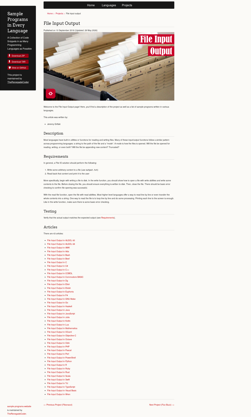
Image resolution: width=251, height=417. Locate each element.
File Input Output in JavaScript (61, 313)
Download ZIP (18, 55)
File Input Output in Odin (58, 342)
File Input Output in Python (59, 361)
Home (91, 5)
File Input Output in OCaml (59, 331)
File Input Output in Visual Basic (61, 390)
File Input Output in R (57, 364)
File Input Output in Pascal (59, 350)
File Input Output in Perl (58, 353)
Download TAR (18, 61)
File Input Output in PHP (58, 346)
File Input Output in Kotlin (58, 320)
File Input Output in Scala (58, 375)
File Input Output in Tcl (57, 383)
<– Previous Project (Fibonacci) (58, 404)
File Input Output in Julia (58, 317)
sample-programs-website (19, 406)
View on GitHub (19, 67)
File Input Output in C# (57, 265)
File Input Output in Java (58, 309)
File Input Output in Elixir (58, 284)
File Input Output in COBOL (59, 273)
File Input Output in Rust (58, 372)
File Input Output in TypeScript (61, 386)
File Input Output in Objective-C (61, 335)
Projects (127, 5)
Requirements (107, 217)
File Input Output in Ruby (58, 368)
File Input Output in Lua (58, 324)
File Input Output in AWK (58, 247)
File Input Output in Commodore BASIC (65, 276)
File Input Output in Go (57, 302)
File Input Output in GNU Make (61, 298)
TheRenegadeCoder (18, 82)
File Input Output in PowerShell (61, 357)
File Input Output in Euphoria (60, 291)
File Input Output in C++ (58, 269)
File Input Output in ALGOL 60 (61, 240)
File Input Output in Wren (58, 394)
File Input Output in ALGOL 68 (61, 243)
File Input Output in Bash (58, 254)
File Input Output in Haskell (59, 306)
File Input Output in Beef (58, 258)
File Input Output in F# (57, 295)
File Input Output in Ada (58, 251)
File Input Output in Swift (58, 379)
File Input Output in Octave (59, 339)
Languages (109, 5)
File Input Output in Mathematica (62, 328)
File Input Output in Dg (57, 280)
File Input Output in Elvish (59, 287)
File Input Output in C (57, 262)
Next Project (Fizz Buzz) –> (161, 404)
